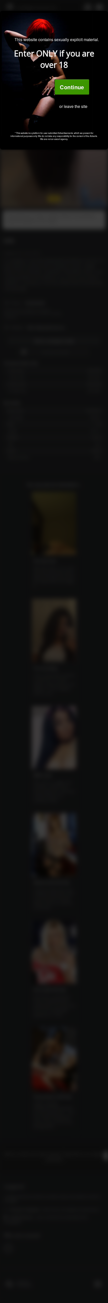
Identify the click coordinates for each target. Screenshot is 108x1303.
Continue (72, 87)
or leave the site (73, 106)
